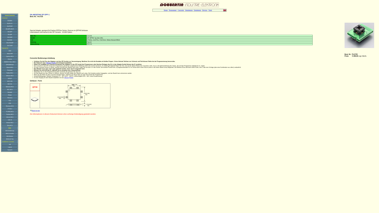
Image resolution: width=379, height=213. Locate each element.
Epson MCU (10, 67)
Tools (210, 10)
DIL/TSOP (10, 45)
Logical (10, 147)
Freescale (10, 70)
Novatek (10, 92)
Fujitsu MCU (10, 73)
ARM (9, 51)
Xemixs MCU (9, 122)
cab (10, 144)
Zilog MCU (10, 125)
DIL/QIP (10, 34)
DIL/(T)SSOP (9, 42)
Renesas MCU (10, 106)
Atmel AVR (10, 53)
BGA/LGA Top (10, 139)
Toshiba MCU (10, 114)
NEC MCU (10, 89)
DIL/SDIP (9, 37)
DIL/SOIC (9, 40)
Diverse (10, 59)
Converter (181, 10)
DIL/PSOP (10, 26)
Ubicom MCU (9, 117)
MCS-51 (10, 84)
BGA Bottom (10, 136)
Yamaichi (9, 150)
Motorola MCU (10, 86)
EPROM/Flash (10, 64)
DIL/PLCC (10, 23)
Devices (204, 10)
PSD (10, 103)
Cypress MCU (10, 56)
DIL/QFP (10, 31)
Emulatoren (197, 10)
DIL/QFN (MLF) (10, 29)
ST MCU (10, 109)
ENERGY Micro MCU (9, 62)
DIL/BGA (10, 20)
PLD (10, 100)
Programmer (173, 10)
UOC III (10, 120)
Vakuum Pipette (51, 63)
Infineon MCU (10, 75)
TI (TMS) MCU (10, 111)
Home (166, 10)
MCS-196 (9, 81)
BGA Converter (10, 133)
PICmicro (9, 98)
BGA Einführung (10, 130)
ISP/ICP (10, 78)
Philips (10, 95)
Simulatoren (189, 10)
